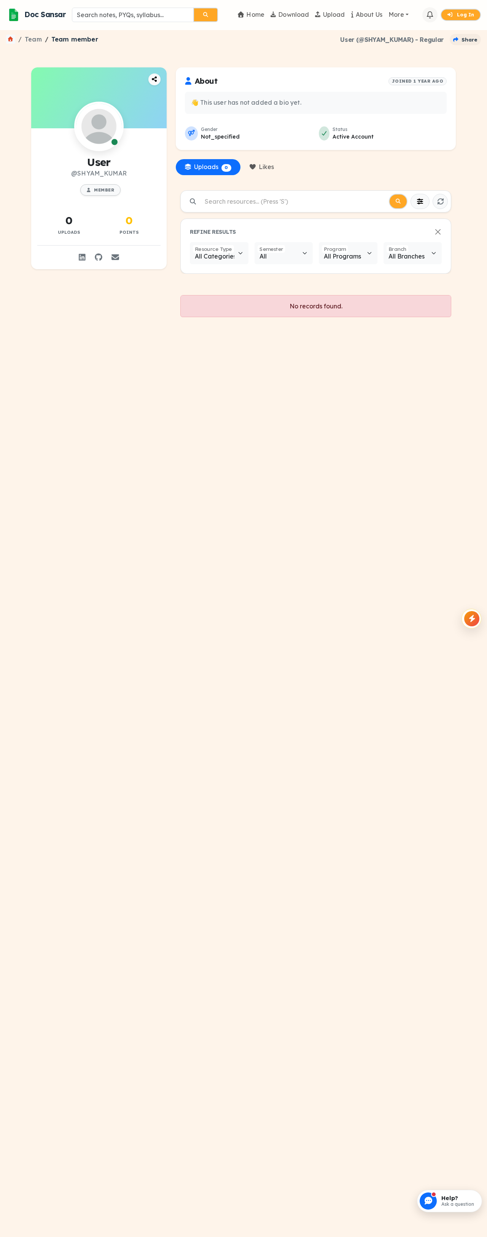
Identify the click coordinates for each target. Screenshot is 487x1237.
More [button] (396, 14)
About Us (369, 14)
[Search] (398, 201)
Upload (334, 14)
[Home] (10, 39)
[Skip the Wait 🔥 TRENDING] (471, 619)
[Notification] (430, 14)
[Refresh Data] (440, 201)
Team (33, 39)
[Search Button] (205, 15)
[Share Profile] (154, 79)
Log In (464, 14)
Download (293, 14)
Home (255, 14)
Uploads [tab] (211, 167)
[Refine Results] (420, 201)
